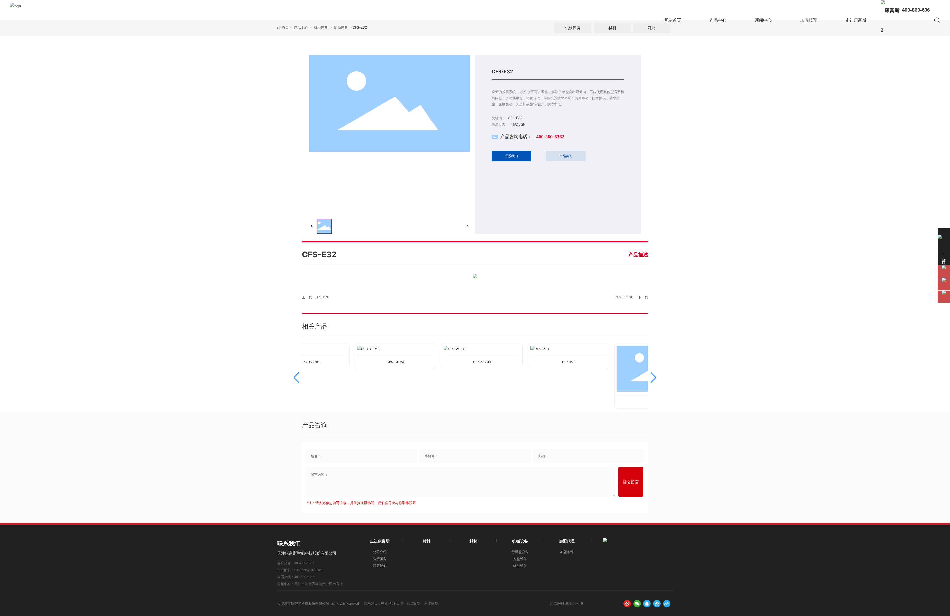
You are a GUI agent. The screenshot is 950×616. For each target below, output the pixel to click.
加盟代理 (808, 20)
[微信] (637, 603)
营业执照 (431, 603)
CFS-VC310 (624, 297)
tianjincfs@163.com (308, 570)
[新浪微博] (627, 603)
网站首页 (672, 20)
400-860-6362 (550, 136)
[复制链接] (666, 603)
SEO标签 (413, 603)
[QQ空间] (657, 603)
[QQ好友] (647, 603)
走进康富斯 (855, 20)
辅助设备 (518, 124)
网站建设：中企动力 (379, 603)
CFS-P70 (322, 297)
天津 (399, 603)
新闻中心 (763, 20)
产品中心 (718, 20)
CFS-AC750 (386, 362)
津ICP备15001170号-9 (566, 603)
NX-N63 (646, 401)
